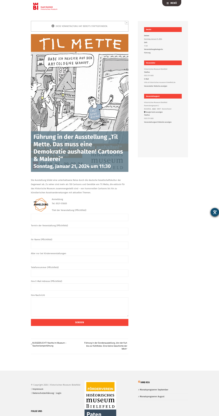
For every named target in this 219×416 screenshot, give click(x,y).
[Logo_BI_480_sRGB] (45, 4)
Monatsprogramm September (154, 389)
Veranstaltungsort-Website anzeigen (158, 122)
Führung (147, 53)
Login (58, 393)
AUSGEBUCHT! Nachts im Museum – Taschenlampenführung (49, 344)
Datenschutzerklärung (43, 393)
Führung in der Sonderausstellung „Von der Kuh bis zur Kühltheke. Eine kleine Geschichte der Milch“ (105, 345)
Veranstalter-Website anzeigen (155, 86)
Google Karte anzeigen (154, 112)
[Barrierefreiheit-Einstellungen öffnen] (215, 212)
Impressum (37, 389)
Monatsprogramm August (152, 396)
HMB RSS (145, 382)
